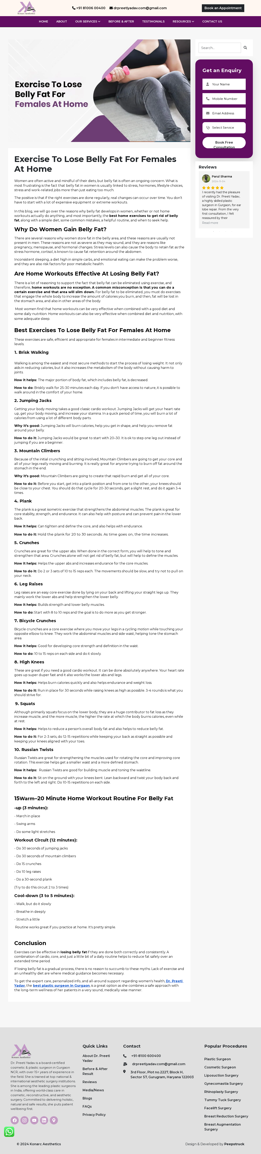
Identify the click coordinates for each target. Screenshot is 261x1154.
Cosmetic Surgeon (220, 1067)
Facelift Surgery (217, 1108)
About (61, 21)
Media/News (93, 1090)
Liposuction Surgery (221, 1075)
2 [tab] (220, 231)
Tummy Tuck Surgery (222, 1100)
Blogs (87, 1098)
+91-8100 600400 (146, 1056)
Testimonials (153, 21)
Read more (210, 223)
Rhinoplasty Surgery (221, 1092)
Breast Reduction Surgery (226, 1116)
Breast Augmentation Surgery (222, 1127)
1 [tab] (213, 231)
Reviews (90, 1082)
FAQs (87, 1106)
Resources (182, 21)
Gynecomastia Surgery (223, 1084)
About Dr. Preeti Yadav (96, 1058)
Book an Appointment (223, 8)
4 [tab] (232, 231)
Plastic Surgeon (217, 1059)
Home (43, 21)
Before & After (121, 21)
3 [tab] (226, 231)
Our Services (86, 21)
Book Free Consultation (224, 144)
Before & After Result (95, 1071)
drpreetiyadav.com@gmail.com (158, 1064)
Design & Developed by (214, 1144)
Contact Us (212, 21)
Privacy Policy (94, 1115)
